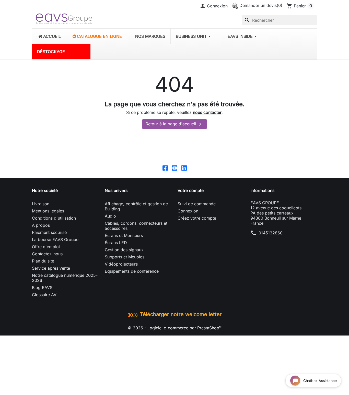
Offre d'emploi (46, 246)
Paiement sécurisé (49, 232)
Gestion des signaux (124, 249)
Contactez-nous (47, 253)
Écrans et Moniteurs (124, 235)
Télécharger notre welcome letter (181, 314)
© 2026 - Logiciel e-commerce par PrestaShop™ (175, 327)
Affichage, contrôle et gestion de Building (136, 206)
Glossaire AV (44, 294)
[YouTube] (174, 168)
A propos (41, 225)
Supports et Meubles (124, 256)
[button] (213, 5)
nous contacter (207, 112)
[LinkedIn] (184, 168)
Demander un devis (260, 5)
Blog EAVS (42, 287)
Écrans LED (116, 242)
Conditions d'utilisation (54, 218)
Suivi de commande (197, 203)
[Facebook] (165, 168)
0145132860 (271, 232)
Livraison (40, 203)
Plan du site (43, 261)
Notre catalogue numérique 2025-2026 (65, 278)
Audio (110, 216)
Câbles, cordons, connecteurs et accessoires (136, 226)
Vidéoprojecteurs (121, 264)
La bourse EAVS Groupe (55, 239)
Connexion (188, 210)
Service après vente (51, 268)
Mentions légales (48, 210)
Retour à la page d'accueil (174, 124)
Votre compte (191, 190)
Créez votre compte (197, 218)
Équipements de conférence (132, 271)
